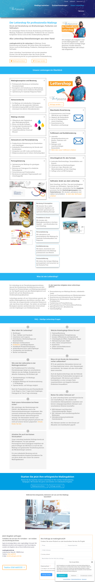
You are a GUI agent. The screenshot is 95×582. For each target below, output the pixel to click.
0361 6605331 (12, 554)
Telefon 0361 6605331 (13, 567)
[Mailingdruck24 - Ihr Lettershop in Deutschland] (74, 37)
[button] (92, 562)
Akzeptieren (62, 575)
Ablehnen (73, 575)
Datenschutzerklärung (76, 579)
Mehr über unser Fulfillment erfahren (63, 150)
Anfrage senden (55, 104)
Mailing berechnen (38, 486)
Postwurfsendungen (59, 5)
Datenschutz (80, 1)
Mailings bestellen (41, 5)
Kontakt (66, 1)
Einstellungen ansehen (86, 575)
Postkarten (16, 345)
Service (81, 11)
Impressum (84, 579)
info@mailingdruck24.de (14, 556)
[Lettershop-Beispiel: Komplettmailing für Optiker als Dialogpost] (21, 245)
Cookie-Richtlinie (66, 579)
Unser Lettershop (77, 5)
